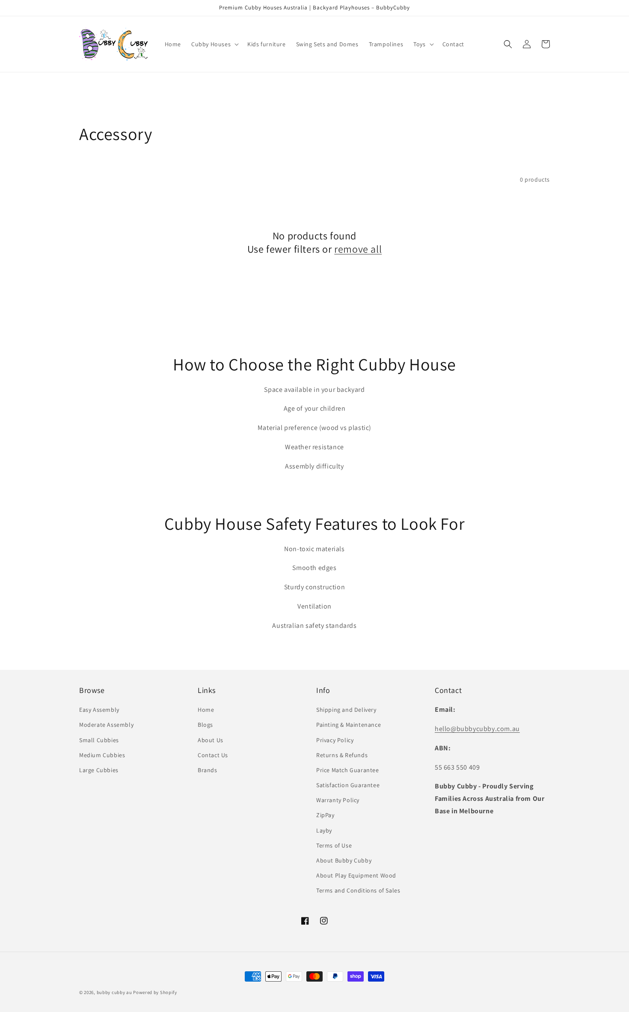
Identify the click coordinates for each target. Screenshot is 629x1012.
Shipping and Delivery (346, 709)
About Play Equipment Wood (356, 875)
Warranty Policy (337, 800)
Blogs (205, 724)
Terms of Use (334, 845)
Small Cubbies (99, 740)
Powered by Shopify (155, 992)
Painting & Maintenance (348, 724)
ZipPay (325, 815)
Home (206, 709)
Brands (207, 770)
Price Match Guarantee (347, 770)
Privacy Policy (334, 740)
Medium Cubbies (102, 755)
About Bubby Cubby (343, 860)
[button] (214, 44)
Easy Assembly (99, 709)
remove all (358, 249)
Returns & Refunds (342, 755)
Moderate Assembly (106, 724)
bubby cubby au (114, 992)
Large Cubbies (99, 770)
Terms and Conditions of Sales (358, 890)
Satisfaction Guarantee (348, 785)
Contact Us (213, 755)
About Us (210, 740)
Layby (324, 830)
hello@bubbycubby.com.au (477, 728)
